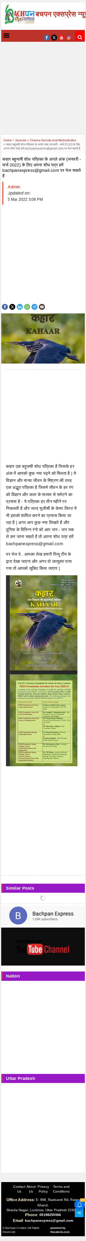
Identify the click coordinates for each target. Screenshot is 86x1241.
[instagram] (69, 37)
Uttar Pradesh (20, 1078)
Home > (9, 140)
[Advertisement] (43, 92)
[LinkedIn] (20, 306)
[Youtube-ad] (43, 946)
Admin (14, 187)
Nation (13, 976)
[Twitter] (12, 306)
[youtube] (61, 37)
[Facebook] (5, 306)
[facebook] (47, 37)
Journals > (22, 140)
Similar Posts (20, 888)
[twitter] (54, 37)
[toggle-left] (15, 36)
